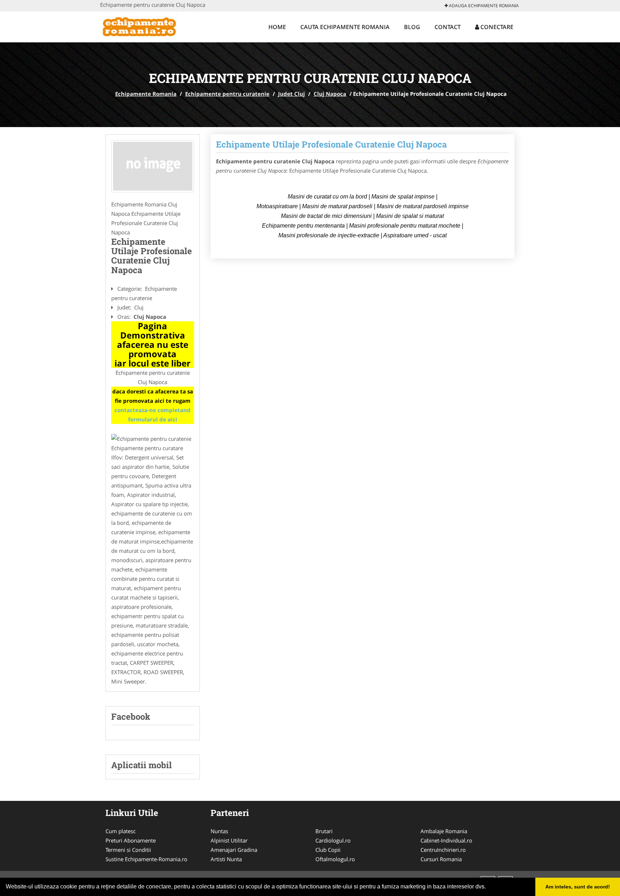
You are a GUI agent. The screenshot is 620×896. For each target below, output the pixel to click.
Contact (448, 27)
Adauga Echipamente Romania (483, 6)
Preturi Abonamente (130, 840)
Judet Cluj (291, 93)
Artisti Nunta (226, 859)
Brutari (324, 831)
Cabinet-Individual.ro (446, 840)
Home (277, 27)
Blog (412, 27)
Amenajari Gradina (234, 849)
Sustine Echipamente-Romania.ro (146, 859)
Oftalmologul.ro (335, 859)
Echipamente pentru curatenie (227, 93)
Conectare (496, 27)
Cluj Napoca (330, 93)
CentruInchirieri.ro (443, 849)
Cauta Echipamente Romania (345, 27)
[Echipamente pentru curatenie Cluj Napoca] (152, 166)
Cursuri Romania (441, 859)
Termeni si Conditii (128, 849)
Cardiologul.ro (333, 840)
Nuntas (219, 831)
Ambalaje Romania (444, 831)
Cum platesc (120, 831)
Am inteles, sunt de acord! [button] (577, 887)
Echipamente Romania (146, 93)
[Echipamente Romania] (147, 25)
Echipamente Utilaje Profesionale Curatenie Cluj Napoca (331, 144)
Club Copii (327, 849)
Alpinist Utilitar (229, 840)
